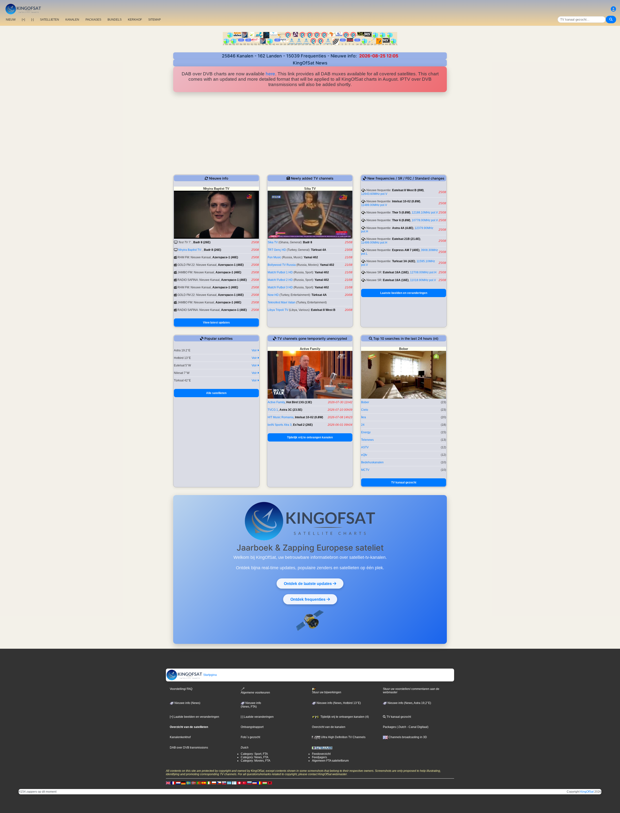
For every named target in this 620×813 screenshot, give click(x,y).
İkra (363, 417)
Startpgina (209, 675)
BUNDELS (115, 19)
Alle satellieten (216, 393)
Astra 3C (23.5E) (290, 409)
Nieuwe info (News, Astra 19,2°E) (409, 703)
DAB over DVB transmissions (189, 747)
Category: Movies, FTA (255, 760)
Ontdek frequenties (308, 599)
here (270, 73)
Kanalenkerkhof (180, 737)
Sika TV (273, 242)
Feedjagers (319, 757)
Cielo (364, 409)
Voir (254, 350)
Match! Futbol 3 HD (280, 287)
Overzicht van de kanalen (328, 727)
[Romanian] (259, 782)
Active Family (276, 402)
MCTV (365, 470)
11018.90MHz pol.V (423, 280)
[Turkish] (244, 782)
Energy (366, 432)
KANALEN (72, 19)
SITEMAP (154, 19)
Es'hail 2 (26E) (303, 424)
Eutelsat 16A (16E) (396, 272)
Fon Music (274, 257)
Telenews (367, 440)
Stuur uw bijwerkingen (326, 692)
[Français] (173, 782)
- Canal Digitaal (416, 727)
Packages (389, 727)
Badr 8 (307, 242)
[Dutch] (178, 782)
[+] (23, 19)
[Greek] (229, 782)
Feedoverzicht (321, 754)
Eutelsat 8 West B (323, 310)
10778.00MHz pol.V (425, 220)
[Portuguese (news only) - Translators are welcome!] (198, 782)
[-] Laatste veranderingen (257, 716)
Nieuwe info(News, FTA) (251, 705)
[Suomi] (234, 782)
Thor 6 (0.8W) (401, 220)
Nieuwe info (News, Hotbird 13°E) (338, 703)
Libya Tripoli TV (278, 310)
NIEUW (11, 19)
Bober (365, 402)
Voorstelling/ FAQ (181, 689)
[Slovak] (224, 782)
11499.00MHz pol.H (374, 242)
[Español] (204, 782)
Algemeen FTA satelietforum (330, 760)
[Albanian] (270, 782)
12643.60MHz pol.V (374, 194)
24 (362, 424)
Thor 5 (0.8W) (401, 212)
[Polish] (214, 782)
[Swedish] (188, 782)
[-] (32, 19)
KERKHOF (135, 19)
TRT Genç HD (277, 250)
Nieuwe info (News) (187, 703)
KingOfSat (587, 791)
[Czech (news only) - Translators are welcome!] (219, 782)
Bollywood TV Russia (282, 265)
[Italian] (209, 782)
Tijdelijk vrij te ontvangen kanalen (310, 437)
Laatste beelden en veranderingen (403, 293)
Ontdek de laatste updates (308, 583)
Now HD (273, 295)
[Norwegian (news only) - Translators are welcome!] (193, 782)
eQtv (364, 455)
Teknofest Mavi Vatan (281, 302)
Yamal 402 (311, 257)
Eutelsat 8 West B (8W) (408, 190)
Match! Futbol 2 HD (280, 280)
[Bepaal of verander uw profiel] (613, 9)
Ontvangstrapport (252, 727)
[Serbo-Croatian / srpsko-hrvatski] (254, 782)
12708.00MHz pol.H (423, 272)
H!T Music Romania (281, 417)
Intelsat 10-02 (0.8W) (406, 201)
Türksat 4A (318, 250)
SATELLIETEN (49, 19)
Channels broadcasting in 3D (407, 737)
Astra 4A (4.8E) (402, 228)
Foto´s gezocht (250, 737)
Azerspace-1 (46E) (225, 257)
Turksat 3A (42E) (403, 261)
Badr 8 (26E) (201, 242)
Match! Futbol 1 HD (280, 272)
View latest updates (216, 322)
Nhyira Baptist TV (189, 250)
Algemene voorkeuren (255, 692)
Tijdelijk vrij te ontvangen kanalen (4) (344, 716)
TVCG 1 (273, 409)
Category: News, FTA (254, 757)
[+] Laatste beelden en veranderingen (194, 716)
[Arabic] (239, 782)
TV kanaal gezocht (403, 482)
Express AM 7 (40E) (405, 250)
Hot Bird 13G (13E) (299, 402)
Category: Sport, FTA (254, 754)
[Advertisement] (310, 133)
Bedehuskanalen (372, 462)
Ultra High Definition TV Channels (342, 737)
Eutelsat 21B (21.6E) (406, 239)
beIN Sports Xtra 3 (280, 424)
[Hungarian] (265, 782)
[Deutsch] (183, 782)
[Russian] (249, 782)
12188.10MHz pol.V (425, 212)
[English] (168, 782)
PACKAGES (93, 19)
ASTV (365, 447)
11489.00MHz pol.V (374, 205)
